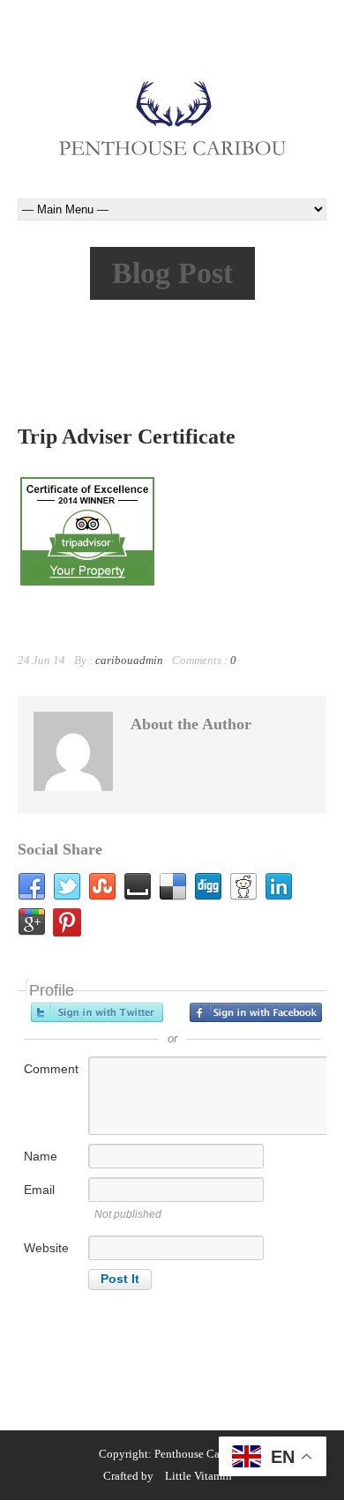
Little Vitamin (198, 1475)
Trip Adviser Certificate (127, 436)
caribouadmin (129, 660)
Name (40, 1156)
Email (39, 1190)
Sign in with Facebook (256, 1012)
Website (46, 1248)
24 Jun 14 (41, 660)
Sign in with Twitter (97, 1012)
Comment (51, 1069)
